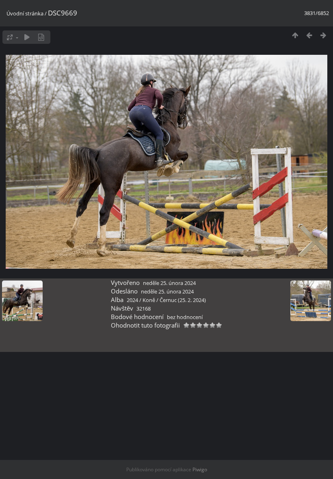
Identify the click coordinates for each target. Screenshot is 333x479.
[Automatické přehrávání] (27, 37)
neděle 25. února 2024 (169, 283)
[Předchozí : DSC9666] (309, 35)
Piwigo (199, 469)
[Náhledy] (295, 35)
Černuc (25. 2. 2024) (183, 300)
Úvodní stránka (24, 13)
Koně (149, 300)
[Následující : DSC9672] (323, 35)
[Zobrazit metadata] (41, 37)
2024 (132, 300)
